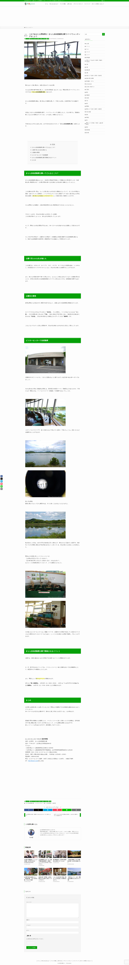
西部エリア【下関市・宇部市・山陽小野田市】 (94, 123)
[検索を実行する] (103, 34)
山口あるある (89, 83)
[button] (28, 810)
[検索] (104, 0)
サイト (27, 930)
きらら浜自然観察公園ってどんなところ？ (43, 147)
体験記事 (88, 70)
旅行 (87, 103)
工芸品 (87, 89)
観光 (87, 127)
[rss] (102, 0)
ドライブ (88, 51)
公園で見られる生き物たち (39, 150)
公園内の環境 (36, 152)
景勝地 (87, 106)
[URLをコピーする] (76, 810)
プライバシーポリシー (67, 960)
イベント (88, 46)
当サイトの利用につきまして (85, 960)
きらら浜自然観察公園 (30, 803)
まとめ (34, 160)
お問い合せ (60, 960)
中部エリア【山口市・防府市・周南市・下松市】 (38, 38)
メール (28, 925)
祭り (87, 120)
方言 (87, 100)
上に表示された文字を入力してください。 (35, 938)
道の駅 (87, 132)
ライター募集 (53, 960)
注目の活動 (88, 111)
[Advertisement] (64, 16)
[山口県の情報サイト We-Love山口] (29, 4)
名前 (27, 919)
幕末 (87, 92)
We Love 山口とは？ (46, 960)
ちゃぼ (31, 837)
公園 (48, 38)
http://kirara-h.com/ (33, 761)
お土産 (87, 43)
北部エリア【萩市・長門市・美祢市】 (94, 75)
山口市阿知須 (48, 803)
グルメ (87, 49)
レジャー (27, 38)
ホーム (39, 960)
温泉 (87, 114)
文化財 (87, 97)
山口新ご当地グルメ (90, 86)
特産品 (87, 117)
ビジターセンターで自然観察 (40, 155)
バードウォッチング (38, 803)
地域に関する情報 (90, 78)
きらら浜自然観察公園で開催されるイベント (44, 157)
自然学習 (54, 803)
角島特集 (88, 129)
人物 (87, 64)
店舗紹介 (88, 95)
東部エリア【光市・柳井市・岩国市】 (94, 109)
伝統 (87, 67)
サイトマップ (76, 960)
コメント (28, 902)
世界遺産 (88, 57)
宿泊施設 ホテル (90, 81)
